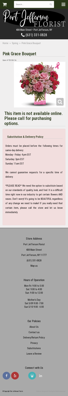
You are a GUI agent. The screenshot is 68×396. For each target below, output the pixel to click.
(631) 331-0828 (36, 35)
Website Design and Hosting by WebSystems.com (50, 391)
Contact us (34, 332)
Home (5, 43)
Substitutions (34, 348)
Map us (34, 265)
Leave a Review (34, 353)
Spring (15, 43)
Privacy (34, 343)
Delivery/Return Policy (34, 337)
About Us (34, 326)
